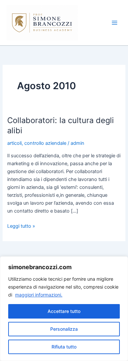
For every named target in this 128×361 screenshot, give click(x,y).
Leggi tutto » (21, 225)
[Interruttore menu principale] (114, 23)
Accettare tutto (64, 311)
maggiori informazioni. (38, 294)
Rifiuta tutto (64, 346)
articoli (14, 143)
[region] (64, 308)
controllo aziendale (45, 143)
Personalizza (64, 329)
